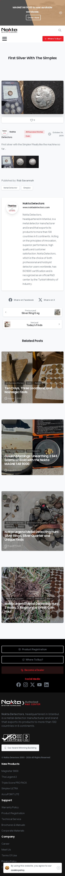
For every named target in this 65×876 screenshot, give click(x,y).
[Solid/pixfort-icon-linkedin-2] (46, 684)
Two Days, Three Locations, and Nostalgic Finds (28, 390)
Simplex (27, 188)
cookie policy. (18, 870)
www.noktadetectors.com (36, 207)
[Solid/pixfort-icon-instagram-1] (25, 684)
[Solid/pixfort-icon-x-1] (32, 684)
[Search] (59, 30)
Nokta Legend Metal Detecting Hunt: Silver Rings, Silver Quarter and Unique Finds (32, 536)
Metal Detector (10, 188)
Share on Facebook (24, 299)
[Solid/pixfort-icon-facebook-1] (18, 684)
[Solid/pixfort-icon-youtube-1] (39, 684)
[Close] (60, 13)
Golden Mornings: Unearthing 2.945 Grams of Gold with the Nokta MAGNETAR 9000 (31, 460)
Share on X (49, 299)
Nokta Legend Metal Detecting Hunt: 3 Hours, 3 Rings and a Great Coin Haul (32, 607)
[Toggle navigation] (5, 38)
